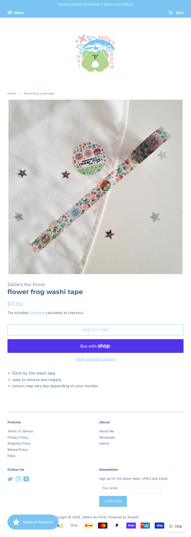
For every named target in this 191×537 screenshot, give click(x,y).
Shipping (37, 312)
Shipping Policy (19, 443)
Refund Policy (17, 450)
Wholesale (107, 437)
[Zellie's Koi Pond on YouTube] (26, 480)
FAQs (11, 456)
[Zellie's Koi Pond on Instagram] (18, 480)
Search (104, 443)
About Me (106, 431)
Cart (179, 12)
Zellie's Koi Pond (94, 517)
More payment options (95, 359)
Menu (18, 12)
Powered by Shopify (123, 517)
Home (11, 93)
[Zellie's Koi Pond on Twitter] (10, 480)
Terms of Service (20, 431)
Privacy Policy (17, 437)
